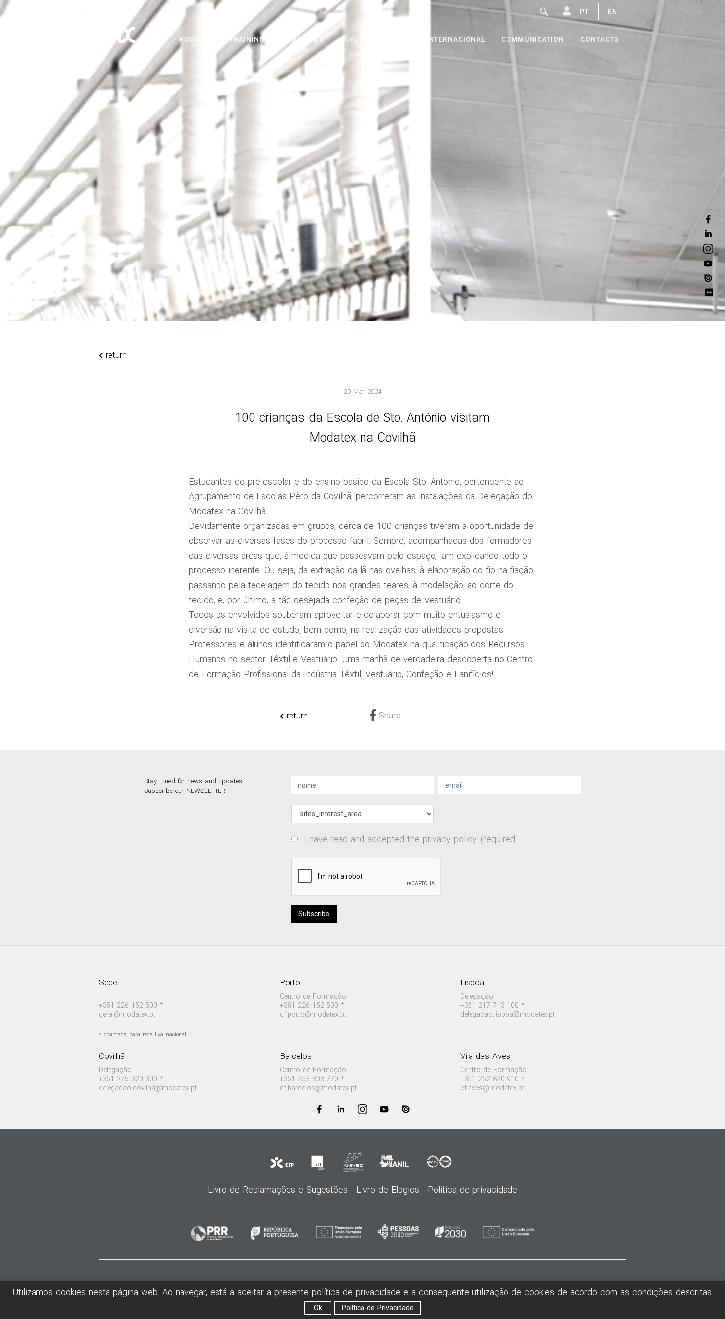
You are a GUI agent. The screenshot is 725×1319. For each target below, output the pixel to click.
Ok (318, 1308)
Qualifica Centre (375, 39)
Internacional (455, 39)
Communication (532, 39)
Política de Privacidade (378, 1308)
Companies (302, 39)
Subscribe (313, 914)
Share (388, 715)
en (612, 12)
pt (584, 12)
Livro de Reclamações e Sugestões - (282, 1189)
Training (247, 39)
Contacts (599, 39)
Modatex (195, 39)
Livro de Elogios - (392, 1189)
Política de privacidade (472, 1189)
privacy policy (449, 839)
